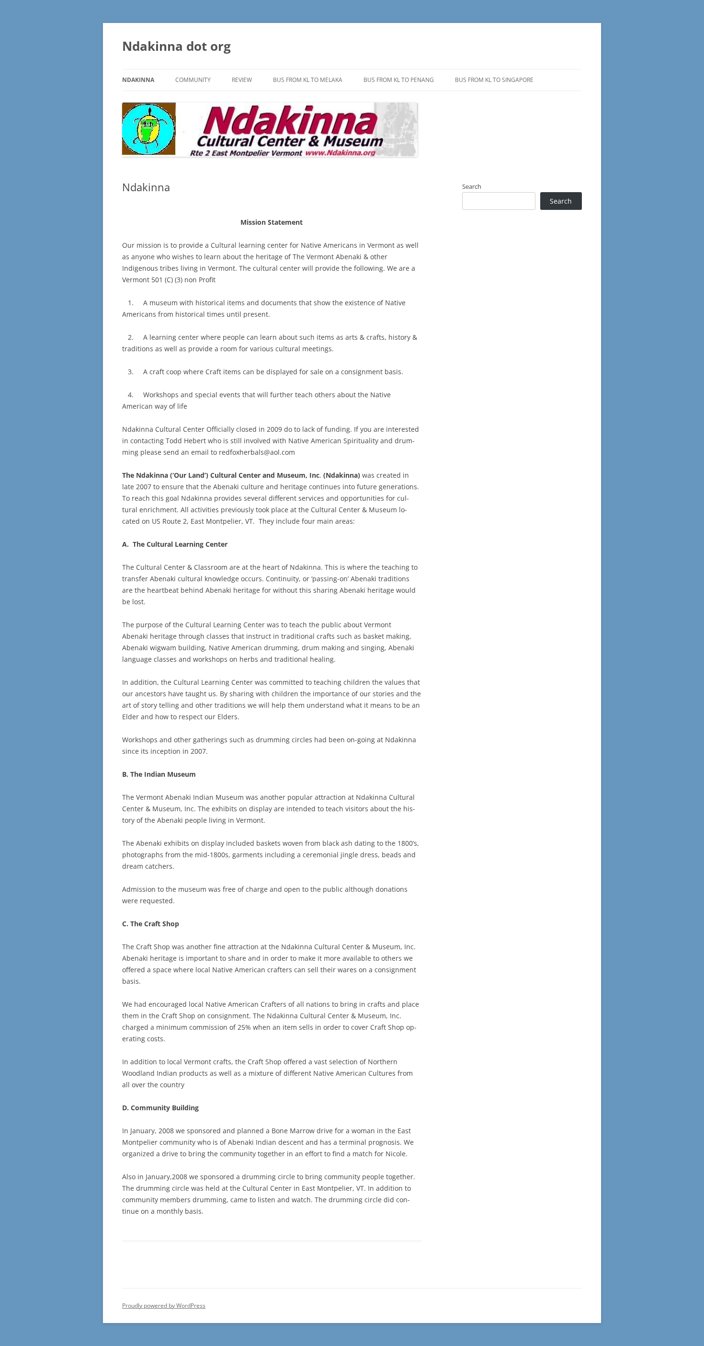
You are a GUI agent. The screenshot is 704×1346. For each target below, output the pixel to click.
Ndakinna (138, 80)
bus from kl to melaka (307, 80)
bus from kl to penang (398, 80)
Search (471, 186)
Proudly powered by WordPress (163, 1305)
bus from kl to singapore (494, 80)
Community (193, 80)
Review (242, 80)
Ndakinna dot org (176, 46)
